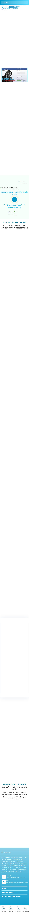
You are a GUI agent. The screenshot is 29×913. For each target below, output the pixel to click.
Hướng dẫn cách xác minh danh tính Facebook (13, 825)
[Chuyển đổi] (25, 888)
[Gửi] (25, 2)
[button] (27, 7)
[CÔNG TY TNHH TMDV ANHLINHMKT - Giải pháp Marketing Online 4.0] (10, 7)
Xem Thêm (19, 837)
